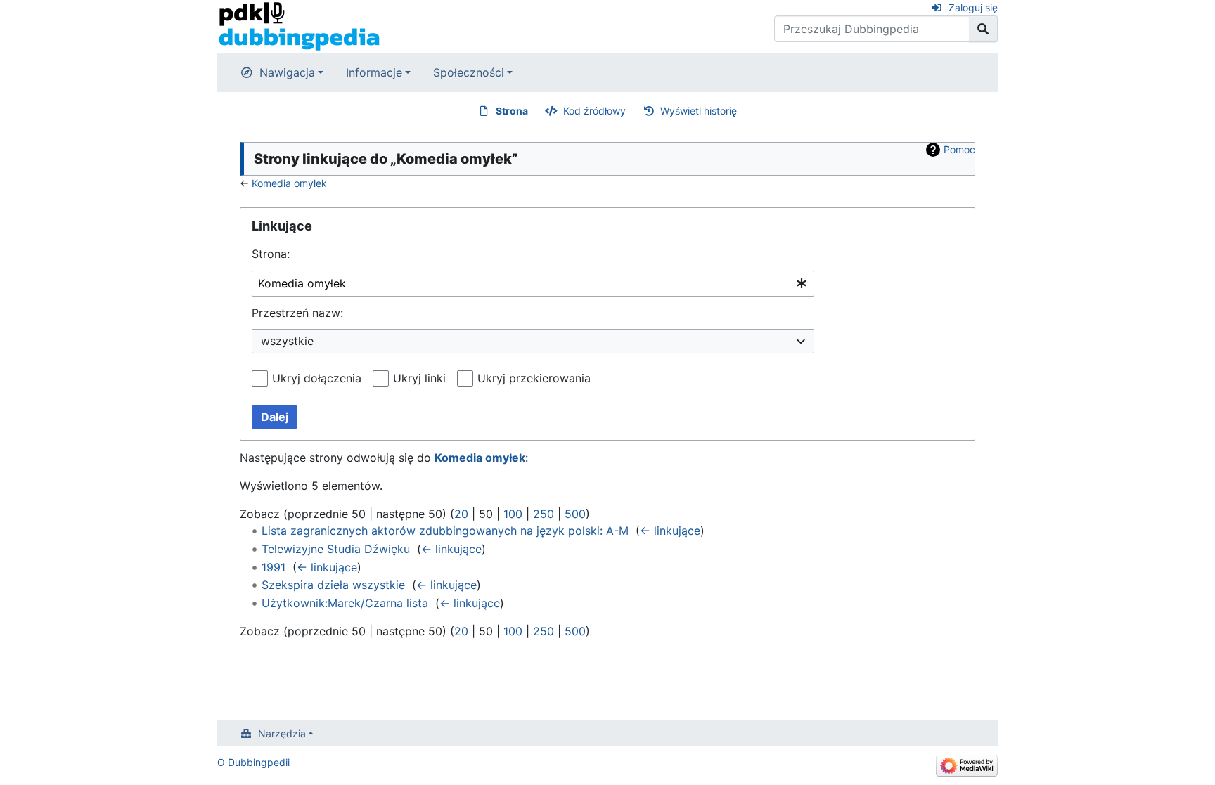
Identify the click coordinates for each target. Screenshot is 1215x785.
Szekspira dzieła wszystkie (333, 585)
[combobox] (533, 284)
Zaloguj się (973, 7)
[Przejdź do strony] (983, 28)
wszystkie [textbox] (287, 341)
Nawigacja (287, 72)
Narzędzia (282, 733)
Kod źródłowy (594, 111)
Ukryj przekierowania (534, 378)
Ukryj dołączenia (316, 378)
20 (461, 514)
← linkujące (670, 531)
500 (575, 514)
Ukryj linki (419, 378)
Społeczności (468, 72)
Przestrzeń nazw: (297, 313)
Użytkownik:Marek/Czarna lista (345, 603)
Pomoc (959, 149)
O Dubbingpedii (253, 762)
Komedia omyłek (289, 183)
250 (543, 514)
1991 (273, 567)
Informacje (374, 72)
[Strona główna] (299, 25)
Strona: (271, 254)
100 (512, 514)
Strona (512, 111)
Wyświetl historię (698, 111)
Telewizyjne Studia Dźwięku (336, 549)
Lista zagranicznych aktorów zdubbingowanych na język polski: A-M (445, 531)
